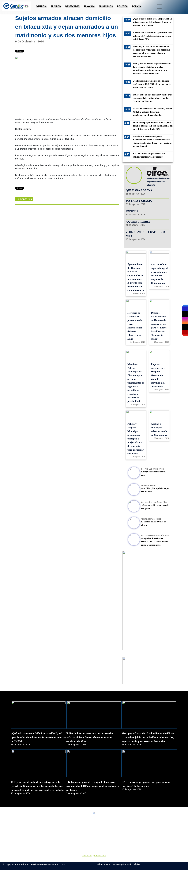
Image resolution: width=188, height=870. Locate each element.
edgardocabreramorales (157, 182)
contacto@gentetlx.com (94, 855)
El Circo (56, 6)
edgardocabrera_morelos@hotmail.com (158, 178)
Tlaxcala (89, 6)
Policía (136, 6)
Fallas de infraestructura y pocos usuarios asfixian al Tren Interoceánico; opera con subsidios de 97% (89, 737)
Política (122, 6)
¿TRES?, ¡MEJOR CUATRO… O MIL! (145, 234)
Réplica (137, 864)
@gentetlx (151, 185)
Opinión (41, 6)
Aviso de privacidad (122, 864)
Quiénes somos (103, 864)
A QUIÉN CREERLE (138, 221)
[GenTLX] (94, 813)
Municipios (106, 6)
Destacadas (72, 6)
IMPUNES (132, 211)
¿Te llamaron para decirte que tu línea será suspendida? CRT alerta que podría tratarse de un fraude (92, 786)
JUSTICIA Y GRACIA (139, 200)
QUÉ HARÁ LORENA (139, 190)
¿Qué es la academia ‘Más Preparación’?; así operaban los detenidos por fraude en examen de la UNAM (38, 737)
